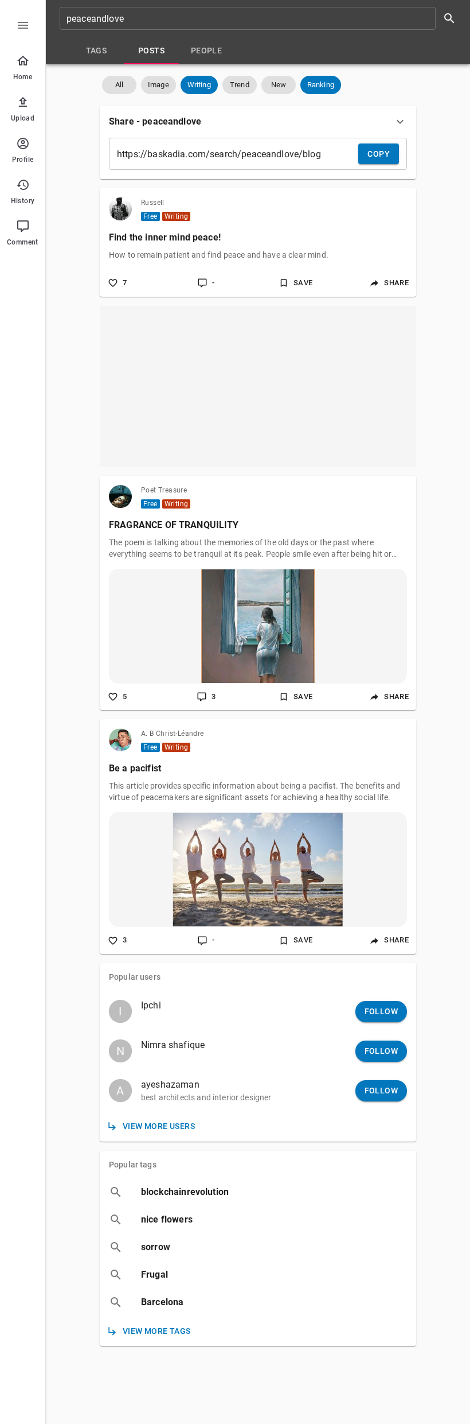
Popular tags (132, 1164)
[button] (119, 85)
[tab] (96, 50)
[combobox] (261, 18)
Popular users (134, 976)
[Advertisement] (258, 386)
